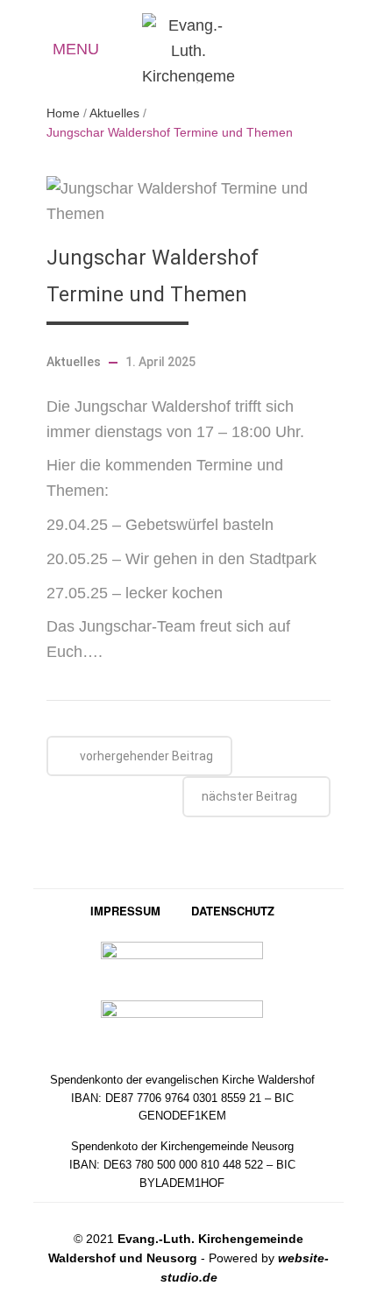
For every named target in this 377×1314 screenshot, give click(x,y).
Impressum (125, 910)
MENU (76, 49)
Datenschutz (232, 910)
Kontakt (278, 49)
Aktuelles (311, 51)
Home (63, 113)
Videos (343, 51)
